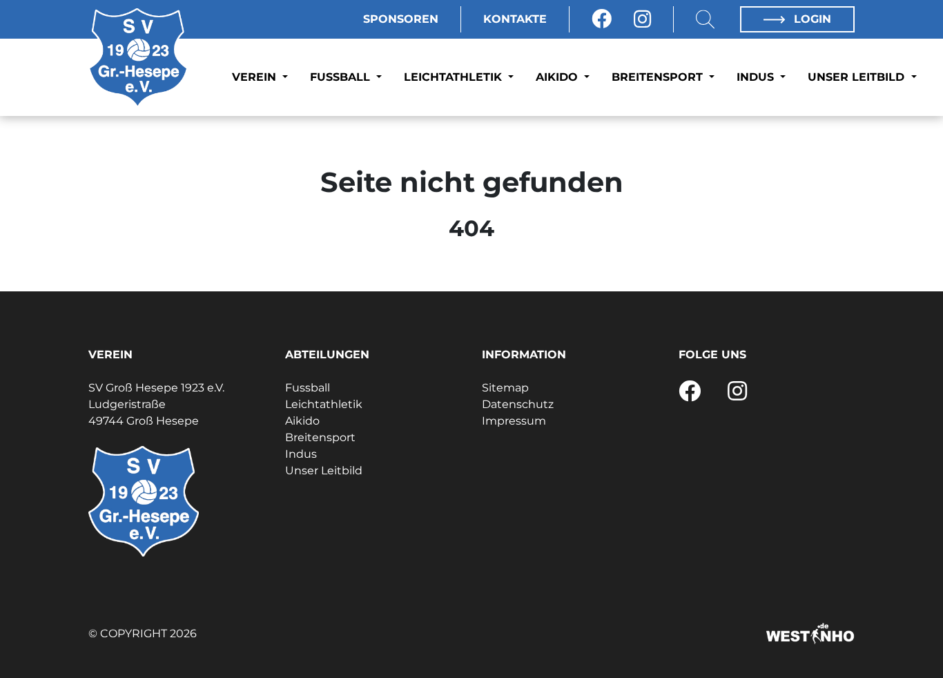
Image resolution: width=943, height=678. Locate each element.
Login (810, 19)
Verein (256, 77)
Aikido (558, 77)
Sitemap (505, 387)
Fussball (341, 77)
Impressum (514, 420)
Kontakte (515, 19)
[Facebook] (602, 19)
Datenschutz (518, 404)
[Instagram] (642, 19)
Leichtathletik (454, 77)
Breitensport (659, 77)
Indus (757, 77)
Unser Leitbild (858, 77)
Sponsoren (400, 19)
